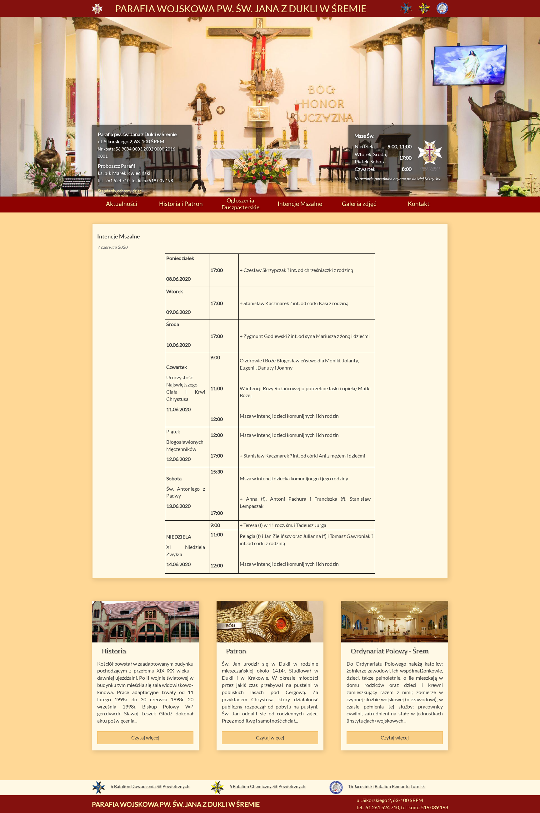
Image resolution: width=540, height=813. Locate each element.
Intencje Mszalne (300, 203)
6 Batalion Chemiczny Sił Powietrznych (267, 786)
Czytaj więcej (145, 737)
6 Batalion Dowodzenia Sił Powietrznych (150, 786)
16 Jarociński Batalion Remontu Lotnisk (386, 786)
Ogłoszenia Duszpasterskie (240, 203)
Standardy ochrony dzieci (120, 190)
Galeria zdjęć (359, 203)
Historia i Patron (181, 203)
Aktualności (121, 203)
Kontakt (418, 203)
